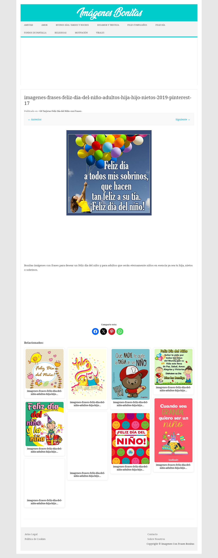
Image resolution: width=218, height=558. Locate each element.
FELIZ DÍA (160, 25)
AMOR (44, 25)
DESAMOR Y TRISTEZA (108, 25)
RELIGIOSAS (61, 32)
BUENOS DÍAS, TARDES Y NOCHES (72, 25)
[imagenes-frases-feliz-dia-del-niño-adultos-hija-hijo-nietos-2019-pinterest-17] (109, 172)
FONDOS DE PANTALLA (35, 32)
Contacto (152, 534)
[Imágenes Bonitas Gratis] (109, 20)
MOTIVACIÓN (81, 32)
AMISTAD (28, 25)
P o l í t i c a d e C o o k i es (35, 539)
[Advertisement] (109, 61)
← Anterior (35, 119)
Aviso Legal (31, 534)
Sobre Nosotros (156, 539)
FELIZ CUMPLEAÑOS (137, 25)
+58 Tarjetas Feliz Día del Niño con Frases (59, 111)
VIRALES (100, 32)
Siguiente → (183, 119)
